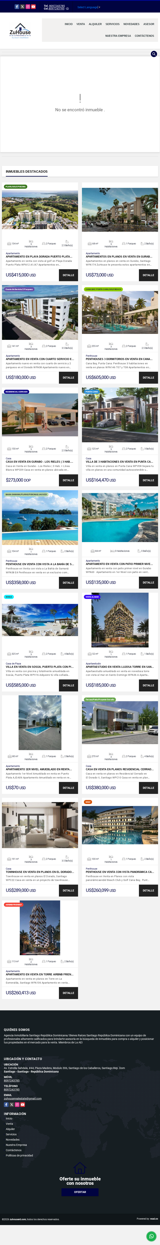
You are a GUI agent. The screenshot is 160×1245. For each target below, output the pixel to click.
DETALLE (68, 275)
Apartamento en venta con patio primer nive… (119, 564)
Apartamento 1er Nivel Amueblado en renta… (39, 769)
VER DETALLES (40, 209)
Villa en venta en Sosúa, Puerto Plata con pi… (40, 666)
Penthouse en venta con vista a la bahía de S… (40, 564)
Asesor (148, 24)
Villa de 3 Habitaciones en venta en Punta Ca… (119, 461)
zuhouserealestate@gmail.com (23, 1098)
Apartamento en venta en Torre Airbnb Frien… (40, 974)
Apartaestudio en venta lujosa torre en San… (120, 666)
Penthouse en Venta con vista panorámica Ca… (120, 872)
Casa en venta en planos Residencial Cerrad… (120, 769)
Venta (80, 24)
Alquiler (95, 24)
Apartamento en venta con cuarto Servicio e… (40, 359)
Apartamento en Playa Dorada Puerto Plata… (39, 256)
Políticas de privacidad (19, 1155)
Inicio (69, 24)
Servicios (113, 24)
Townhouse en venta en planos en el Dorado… (40, 872)
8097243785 (57, 5)
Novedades (132, 24)
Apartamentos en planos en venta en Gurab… (119, 256)
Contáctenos (144, 35)
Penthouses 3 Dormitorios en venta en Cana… (119, 359)
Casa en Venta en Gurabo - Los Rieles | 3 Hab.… (39, 461)
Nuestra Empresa (118, 35)
